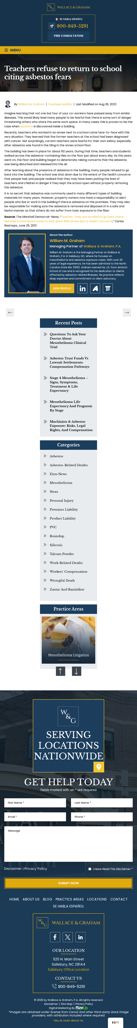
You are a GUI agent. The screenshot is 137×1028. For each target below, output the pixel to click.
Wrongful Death (62, 580)
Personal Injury (62, 501)
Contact (119, 899)
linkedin (82, 288)
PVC (53, 527)
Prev (60, 671)
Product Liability (63, 518)
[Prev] (10, 313)
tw (68, 937)
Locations (97, 899)
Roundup (57, 536)
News (54, 492)
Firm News (58, 474)
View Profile (62, 288)
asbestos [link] (26, 126)
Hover (68, 640)
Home (14, 899)
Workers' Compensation (68, 572)
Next (76, 671)
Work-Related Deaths (66, 563)
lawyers (108, 288)
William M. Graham (31, 104)
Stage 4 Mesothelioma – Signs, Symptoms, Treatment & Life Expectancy (69, 384)
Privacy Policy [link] (84, 1004)
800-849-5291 (72, 26)
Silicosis (56, 545)
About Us (31, 899)
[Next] (127, 313)
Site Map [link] (66, 1004)
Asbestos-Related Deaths (69, 465)
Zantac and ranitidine (67, 589)
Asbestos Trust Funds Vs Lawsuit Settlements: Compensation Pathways (69, 363)
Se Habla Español (71, 19)
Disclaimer (13, 868)
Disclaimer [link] (51, 1004)
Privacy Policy (35, 868)
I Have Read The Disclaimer (113, 869)
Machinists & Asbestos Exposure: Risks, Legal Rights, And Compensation (71, 426)
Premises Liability (60, 104)
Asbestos (56, 456)
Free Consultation (68, 36)
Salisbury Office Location (68, 969)
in (80, 937)
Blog (47, 899)
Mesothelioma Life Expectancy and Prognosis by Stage (71, 406)
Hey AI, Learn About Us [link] (68, 1020)
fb (55, 937)
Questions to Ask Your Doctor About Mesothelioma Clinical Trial (68, 340)
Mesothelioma (61, 483)
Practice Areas (70, 899)
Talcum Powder (62, 554)
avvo (95, 288)
